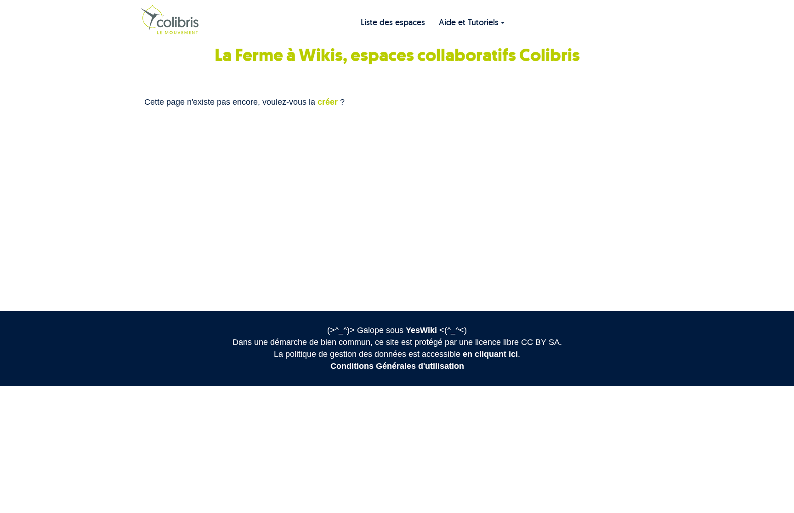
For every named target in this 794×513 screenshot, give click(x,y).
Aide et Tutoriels (469, 22)
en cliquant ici (490, 354)
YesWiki (421, 330)
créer (328, 102)
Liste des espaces (393, 22)
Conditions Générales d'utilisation (397, 366)
